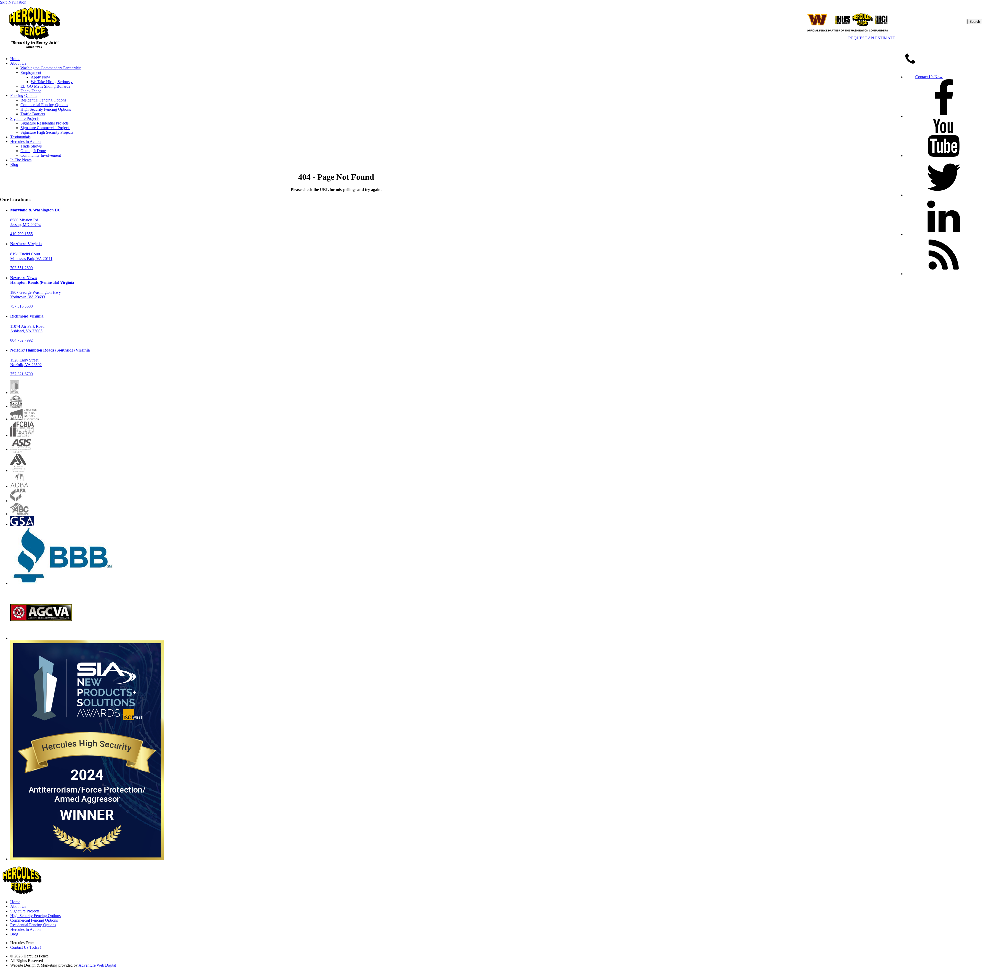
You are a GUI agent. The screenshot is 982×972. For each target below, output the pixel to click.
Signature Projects (24, 118)
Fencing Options (23, 95)
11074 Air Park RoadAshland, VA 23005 (27, 328)
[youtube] (943, 155)
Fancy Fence (30, 91)
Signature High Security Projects (46, 132)
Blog (14, 164)
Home (15, 58)
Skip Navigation (13, 2)
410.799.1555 (21, 234)
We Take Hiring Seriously (52, 82)
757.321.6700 (21, 374)
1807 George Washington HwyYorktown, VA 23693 (35, 294)
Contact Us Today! (25, 947)
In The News (20, 160)
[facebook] (943, 116)
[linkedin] (943, 234)
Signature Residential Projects (44, 123)
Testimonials (20, 137)
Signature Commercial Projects (45, 128)
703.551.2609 (21, 268)
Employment (30, 72)
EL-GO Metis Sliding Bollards (45, 86)
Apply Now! (41, 77)
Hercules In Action (25, 141)
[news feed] (943, 274)
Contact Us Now (929, 77)
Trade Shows (31, 146)
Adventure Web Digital (97, 965)
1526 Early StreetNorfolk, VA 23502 (26, 362)
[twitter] (943, 195)
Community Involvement (40, 155)
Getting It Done (33, 151)
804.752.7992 (21, 340)
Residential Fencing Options (43, 100)
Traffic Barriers (32, 114)
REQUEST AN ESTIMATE (871, 38)
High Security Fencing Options (45, 109)
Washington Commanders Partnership (50, 68)
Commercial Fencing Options (44, 105)
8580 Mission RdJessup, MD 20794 (25, 222)
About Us (18, 63)
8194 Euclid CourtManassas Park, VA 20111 (31, 256)
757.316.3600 (21, 306)
